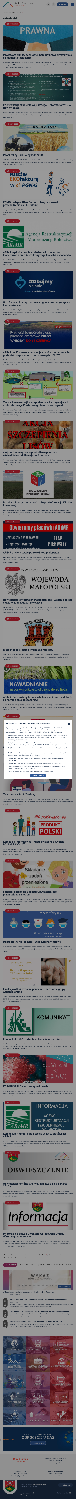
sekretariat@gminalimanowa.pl (17, 740)
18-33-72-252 (57, 738)
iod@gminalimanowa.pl (60, 745)
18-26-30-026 (43, 745)
